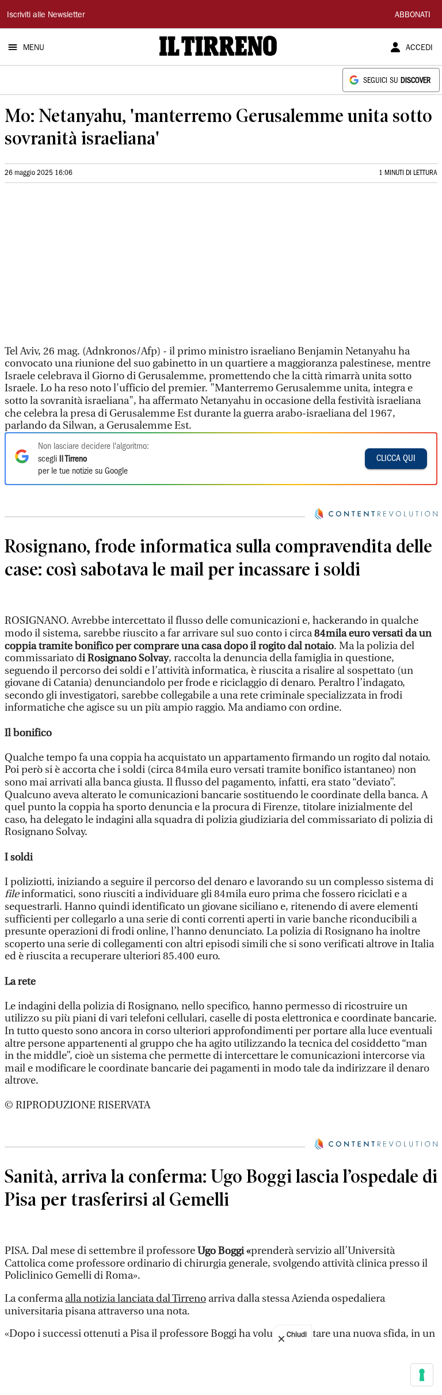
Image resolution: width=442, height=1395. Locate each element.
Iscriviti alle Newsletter (46, 16)
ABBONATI (412, 16)
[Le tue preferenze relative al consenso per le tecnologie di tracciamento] (422, 1375)
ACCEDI (419, 48)
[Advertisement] (91, 269)
